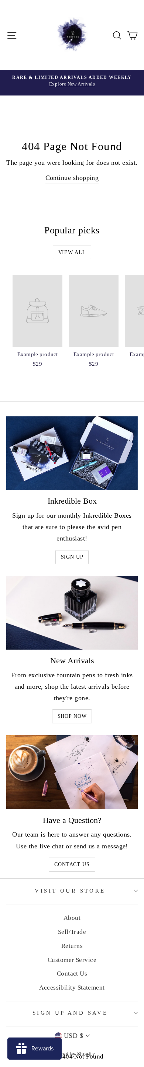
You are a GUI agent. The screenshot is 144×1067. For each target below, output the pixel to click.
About (72, 917)
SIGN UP (72, 557)
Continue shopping (72, 177)
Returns (72, 945)
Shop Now (72, 716)
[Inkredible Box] (72, 453)
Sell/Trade (72, 931)
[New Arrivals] (72, 613)
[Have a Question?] (72, 772)
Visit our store (70, 891)
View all (72, 252)
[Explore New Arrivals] (72, 82)
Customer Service (72, 959)
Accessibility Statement (72, 987)
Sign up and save (70, 1013)
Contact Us (71, 864)
